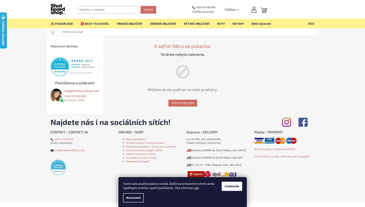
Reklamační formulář (137, 161)
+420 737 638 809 (205, 7)
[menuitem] (61, 24)
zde (196, 188)
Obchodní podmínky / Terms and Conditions (151, 147)
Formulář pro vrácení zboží (141, 158)
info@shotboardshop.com (81, 91)
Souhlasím (232, 186)
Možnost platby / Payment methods (274, 149)
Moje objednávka (136, 139)
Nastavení (133, 198)
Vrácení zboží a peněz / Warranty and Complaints (282, 157)
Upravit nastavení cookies (141, 154)
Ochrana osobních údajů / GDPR (144, 150)
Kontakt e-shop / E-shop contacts (145, 143)
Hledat (148, 9)
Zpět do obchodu (182, 103)
